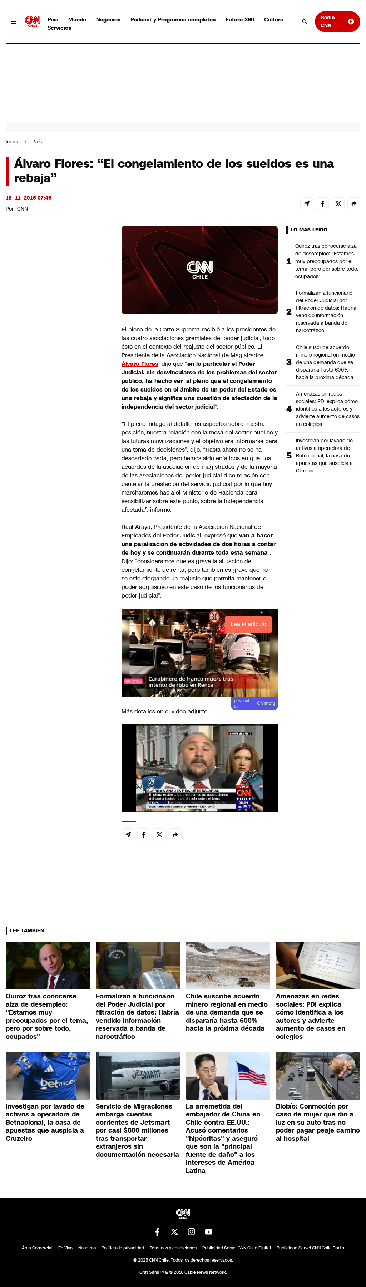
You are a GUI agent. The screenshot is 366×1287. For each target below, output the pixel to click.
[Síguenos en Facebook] (157, 1232)
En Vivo (65, 1248)
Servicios (59, 27)
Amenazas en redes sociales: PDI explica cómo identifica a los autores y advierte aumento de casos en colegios (328, 408)
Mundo (77, 19)
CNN (22, 208)
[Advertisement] (59, 636)
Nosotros (87, 1248)
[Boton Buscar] (304, 21)
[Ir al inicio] (32, 21)
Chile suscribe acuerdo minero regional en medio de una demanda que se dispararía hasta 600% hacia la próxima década (325, 362)
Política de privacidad (123, 1248)
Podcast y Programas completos (173, 19)
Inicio (12, 141)
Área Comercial (37, 1248)
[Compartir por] (353, 203)
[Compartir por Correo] (306, 203)
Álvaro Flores (140, 364)
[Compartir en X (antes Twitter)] (338, 203)
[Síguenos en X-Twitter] (174, 1232)
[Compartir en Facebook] (322, 203)
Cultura (273, 19)
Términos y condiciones (173, 1248)
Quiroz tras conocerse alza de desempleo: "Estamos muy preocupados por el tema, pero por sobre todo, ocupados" (326, 261)
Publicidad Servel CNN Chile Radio (310, 1248)
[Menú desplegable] (14, 22)
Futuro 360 (240, 19)
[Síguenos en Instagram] (191, 1232)
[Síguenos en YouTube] (208, 1232)
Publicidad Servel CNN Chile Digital (236, 1248)
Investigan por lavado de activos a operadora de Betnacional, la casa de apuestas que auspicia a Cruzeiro (324, 455)
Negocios (108, 19)
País (53, 19)
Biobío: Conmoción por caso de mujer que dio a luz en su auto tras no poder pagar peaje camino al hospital (318, 1122)
